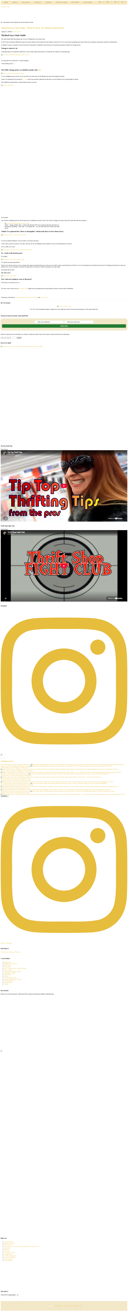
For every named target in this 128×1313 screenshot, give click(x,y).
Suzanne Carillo (5, 7)
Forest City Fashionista (10, 1256)
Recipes (6, 976)
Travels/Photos (8, 982)
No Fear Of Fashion (9, 1257)
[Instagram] (102, 2)
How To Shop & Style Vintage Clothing (15, 968)
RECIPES (48, 2)
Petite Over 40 (8, 1245)
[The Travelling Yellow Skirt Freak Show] (1, 1051)
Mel (39, 70)
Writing (6, 984)
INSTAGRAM (87, 2)
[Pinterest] (117, 2)
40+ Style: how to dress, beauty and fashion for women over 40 (21, 1246)
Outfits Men (7, 974)
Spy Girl (6, 1251)
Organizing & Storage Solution (12, 971)
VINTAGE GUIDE (61, 2)
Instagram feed (23, 288)
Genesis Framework (69, 1305)
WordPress (76, 1305)
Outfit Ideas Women (9, 973)
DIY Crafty (7, 965)
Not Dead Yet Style (9, 1243)
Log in (80, 1305)
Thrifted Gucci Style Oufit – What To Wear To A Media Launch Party (32, 28)
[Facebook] (110, 2)
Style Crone (7, 1248)
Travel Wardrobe (8, 981)
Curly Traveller (8, 1259)
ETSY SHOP (75, 2)
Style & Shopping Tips (10, 977)
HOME (6, 2)
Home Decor (7, 966)
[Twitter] (124, 2)
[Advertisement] (15, 1025)
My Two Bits (7, 970)
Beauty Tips (7, 962)
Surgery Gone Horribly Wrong (12, 979)
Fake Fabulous (8, 1260)
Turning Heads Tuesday (31, 297)
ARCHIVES (4, 1295)
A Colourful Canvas (9, 1252)
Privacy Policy (26, 2)
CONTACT (37, 2)
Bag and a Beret (8, 1241)
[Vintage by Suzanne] (22, 346)
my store (24, 79)
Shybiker (6, 1249)
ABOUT (14, 2)
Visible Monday (19, 297)
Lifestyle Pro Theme (59, 1305)
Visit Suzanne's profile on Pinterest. (10, 952)
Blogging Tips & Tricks (10, 963)
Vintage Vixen (8, 1254)
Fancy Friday (44, 297)
